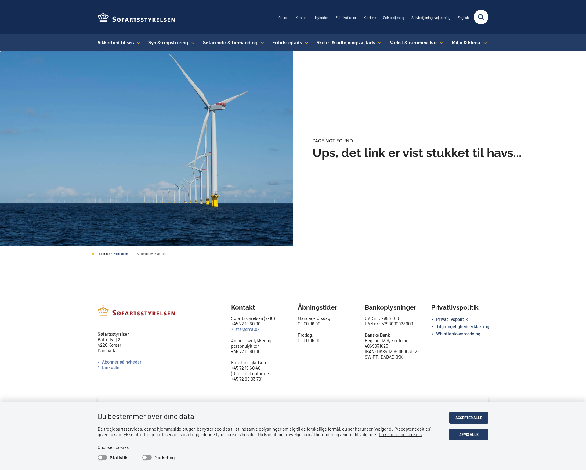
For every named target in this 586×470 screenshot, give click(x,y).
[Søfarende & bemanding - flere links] (261, 42)
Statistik (119, 457)
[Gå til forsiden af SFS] (136, 17)
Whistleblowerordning (458, 333)
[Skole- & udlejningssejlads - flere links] (378, 42)
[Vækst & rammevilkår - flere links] (440, 42)
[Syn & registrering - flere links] (191, 42)
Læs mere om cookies (400, 434)
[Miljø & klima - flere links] (483, 42)
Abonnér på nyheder (122, 361)
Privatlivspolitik (452, 319)
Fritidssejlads (287, 42)
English (463, 18)
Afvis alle (469, 434)
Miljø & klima (466, 42)
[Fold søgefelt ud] (481, 17)
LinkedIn (110, 367)
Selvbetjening (393, 18)
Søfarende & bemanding (230, 42)
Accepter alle (468, 417)
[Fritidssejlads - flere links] (305, 42)
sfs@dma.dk (247, 329)
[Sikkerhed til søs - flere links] (137, 42)
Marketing (164, 457)
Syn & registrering (168, 42)
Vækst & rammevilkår (413, 42)
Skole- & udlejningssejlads (346, 42)
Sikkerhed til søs (116, 42)
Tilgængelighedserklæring (462, 326)
